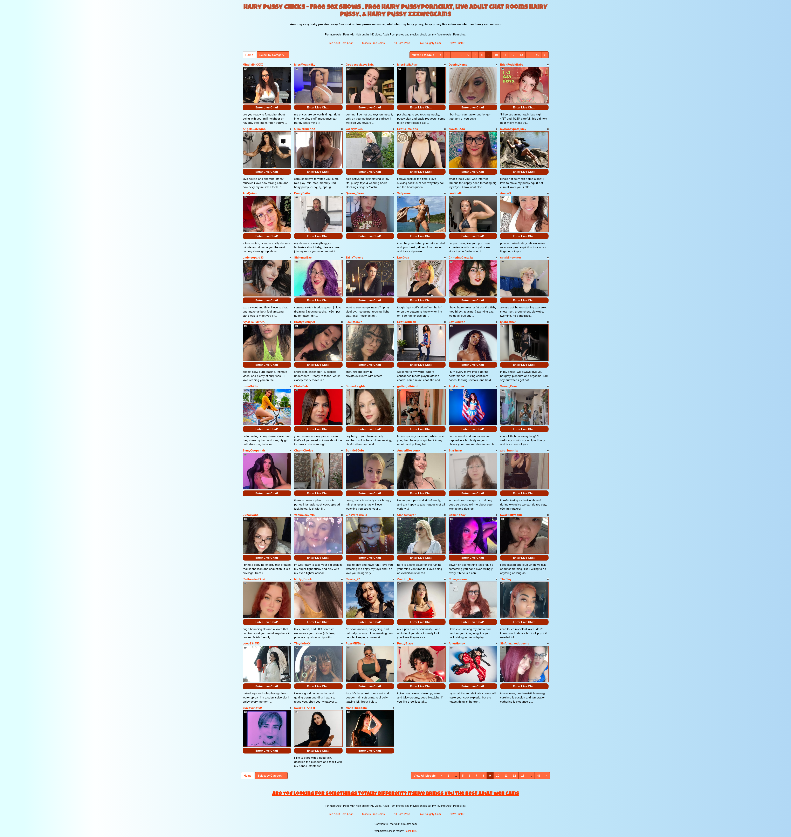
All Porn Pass (402, 43)
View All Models (423, 54)
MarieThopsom (356, 707)
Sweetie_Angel (304, 707)
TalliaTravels (354, 257)
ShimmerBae (303, 257)
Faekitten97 (354, 321)
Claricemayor (406, 514)
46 (537, 54)
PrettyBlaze (405, 643)
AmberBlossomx (408, 450)
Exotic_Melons (407, 128)
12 (513, 54)
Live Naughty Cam (430, 43)
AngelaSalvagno (254, 128)
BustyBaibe (302, 193)
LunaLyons (251, 514)
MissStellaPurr (407, 64)
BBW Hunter (456, 43)
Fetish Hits (411, 831)
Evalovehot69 (252, 707)
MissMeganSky (304, 64)
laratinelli (455, 193)
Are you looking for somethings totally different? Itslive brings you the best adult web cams (395, 793)
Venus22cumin (304, 514)
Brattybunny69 (304, 321)
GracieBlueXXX (304, 128)
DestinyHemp (458, 64)
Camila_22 (353, 579)
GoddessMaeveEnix (360, 64)
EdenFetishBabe (511, 64)
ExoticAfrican (406, 321)
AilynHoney (457, 643)
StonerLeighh (355, 386)
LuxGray (403, 257)
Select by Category (272, 54)
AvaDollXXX (457, 128)
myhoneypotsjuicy (513, 128)
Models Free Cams (373, 43)
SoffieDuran (457, 321)
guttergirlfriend (407, 386)
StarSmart (455, 450)
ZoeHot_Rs (405, 579)
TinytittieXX (302, 643)
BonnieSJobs (355, 450)
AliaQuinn (250, 193)
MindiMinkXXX (253, 64)
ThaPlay (505, 579)
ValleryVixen (354, 128)
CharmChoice (303, 450)
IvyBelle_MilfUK (254, 321)
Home (249, 54)
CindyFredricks (356, 514)
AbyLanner (456, 386)
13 (521, 54)
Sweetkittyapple (511, 514)
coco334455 (251, 643)
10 (496, 54)
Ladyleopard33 (253, 257)
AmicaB (505, 193)
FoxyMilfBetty (355, 643)
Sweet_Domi (508, 386)
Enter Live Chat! (266, 107)
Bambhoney (457, 514)
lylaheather (508, 321)
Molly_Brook (303, 579)
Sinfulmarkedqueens (514, 643)
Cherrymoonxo (459, 579)
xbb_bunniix (509, 450)
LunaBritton (251, 386)
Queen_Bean (355, 193)
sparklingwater (510, 257)
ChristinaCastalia (461, 257)
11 (504, 54)
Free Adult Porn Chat (340, 43)
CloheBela (301, 386)
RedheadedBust (254, 579)
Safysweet (404, 193)
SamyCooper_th (254, 450)
